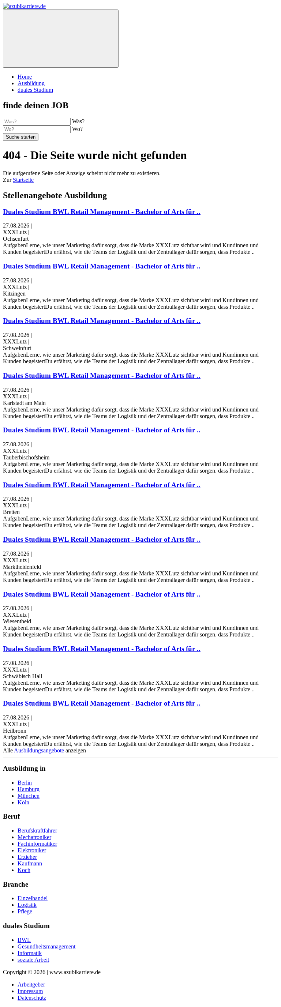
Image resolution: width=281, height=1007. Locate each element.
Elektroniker (32, 850)
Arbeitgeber (31, 984)
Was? (78, 121)
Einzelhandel (33, 898)
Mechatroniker (34, 837)
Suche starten (20, 137)
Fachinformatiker (37, 844)
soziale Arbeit (33, 960)
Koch (24, 870)
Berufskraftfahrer (37, 830)
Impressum (30, 991)
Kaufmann (30, 863)
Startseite (23, 180)
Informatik (30, 953)
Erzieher (27, 857)
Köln (23, 802)
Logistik (27, 905)
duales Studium (35, 90)
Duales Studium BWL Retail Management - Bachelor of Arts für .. (102, 211)
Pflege (25, 911)
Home (25, 77)
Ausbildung (31, 83)
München (29, 796)
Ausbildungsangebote (39, 750)
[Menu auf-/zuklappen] (61, 39)
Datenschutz (32, 998)
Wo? (77, 129)
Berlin (25, 782)
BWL (24, 940)
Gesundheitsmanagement (46, 946)
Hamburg (29, 789)
